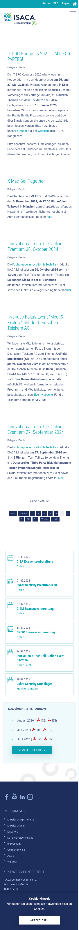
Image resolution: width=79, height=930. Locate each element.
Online (20, 566)
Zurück (23, 513)
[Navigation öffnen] (73, 13)
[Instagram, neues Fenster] (14, 799)
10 (28, 519)
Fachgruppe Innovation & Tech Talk (35, 264)
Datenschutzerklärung (20, 837)
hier (49, 217)
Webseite (43, 131)
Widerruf (12, 861)
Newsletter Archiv (32, 750)
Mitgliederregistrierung (20, 819)
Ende (55, 519)
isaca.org (12, 831)
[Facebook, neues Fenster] (6, 799)
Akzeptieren (39, 920)
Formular (21, 131)
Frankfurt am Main (27, 688)
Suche (46, 3)
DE (43, 720)
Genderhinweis (16, 849)
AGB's (10, 855)
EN (54, 720)
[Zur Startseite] (21, 19)
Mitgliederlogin (16, 825)
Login (65, 3)
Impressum (14, 843)
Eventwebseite (43, 394)
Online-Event (24, 665)
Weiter (44, 519)
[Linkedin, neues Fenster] (22, 799)
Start (12, 513)
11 (35, 519)
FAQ (55, 3)
